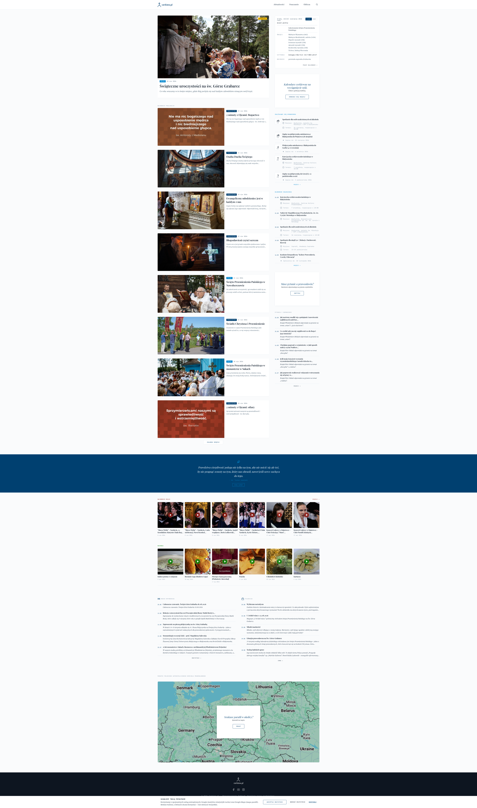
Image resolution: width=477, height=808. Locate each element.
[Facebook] (233, 789)
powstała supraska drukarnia (299, 59)
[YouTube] (238, 789)
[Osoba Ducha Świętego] (213, 169)
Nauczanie (294, 4)
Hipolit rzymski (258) (296, 40)
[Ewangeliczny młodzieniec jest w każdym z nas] (213, 210)
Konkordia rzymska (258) (298, 48)
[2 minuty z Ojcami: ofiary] (213, 419)
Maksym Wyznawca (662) (298, 34)
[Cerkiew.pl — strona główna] (165, 4)
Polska (163, 81)
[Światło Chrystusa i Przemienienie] (213, 336)
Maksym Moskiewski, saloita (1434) (302, 37)
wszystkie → (196, 658)
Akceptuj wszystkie (275, 802)
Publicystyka (231, 111)
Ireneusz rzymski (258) (297, 42)
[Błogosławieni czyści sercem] (213, 252)
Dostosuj (312, 802)
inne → (280, 660)
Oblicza (307, 4)
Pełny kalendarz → (310, 65)
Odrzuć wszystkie (297, 802)
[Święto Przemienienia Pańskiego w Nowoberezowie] (213, 294)
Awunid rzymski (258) (296, 45)
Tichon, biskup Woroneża (298, 50)
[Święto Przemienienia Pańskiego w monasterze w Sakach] (213, 377)
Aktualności (279, 4)
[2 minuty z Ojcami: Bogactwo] (213, 127)
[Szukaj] (316, 4)
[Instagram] (243, 789)
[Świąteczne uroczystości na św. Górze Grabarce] (213, 57)
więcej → (297, 184)
